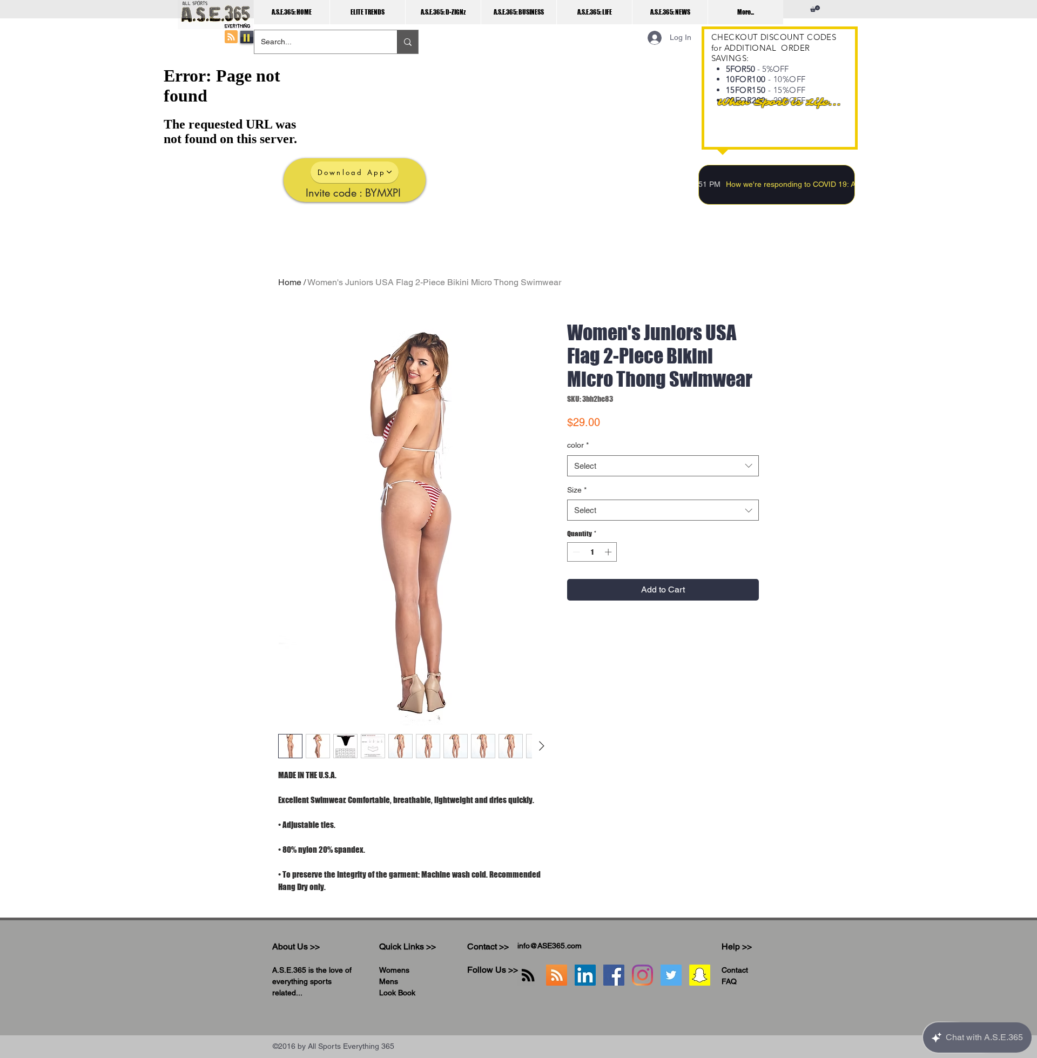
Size (577, 490)
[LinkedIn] (585, 975)
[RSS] (527, 975)
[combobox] (663, 465)
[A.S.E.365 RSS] (556, 975)
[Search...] (407, 41)
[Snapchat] (699, 975)
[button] (815, 8)
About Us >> (296, 946)
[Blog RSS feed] (231, 37)
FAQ (729, 981)
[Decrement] (575, 552)
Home (289, 282)
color (578, 445)
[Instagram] (642, 975)
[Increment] (609, 552)
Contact (735, 970)
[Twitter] (671, 975)
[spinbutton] (592, 552)
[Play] (246, 37)
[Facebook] (613, 975)
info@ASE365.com (549, 945)
